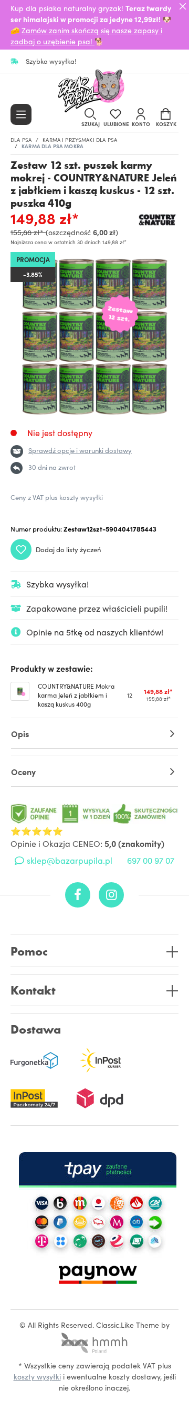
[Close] (182, 6)
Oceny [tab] (23, 771)
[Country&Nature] (157, 219)
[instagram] (111, 895)
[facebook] (77, 895)
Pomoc (29, 951)
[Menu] (21, 114)
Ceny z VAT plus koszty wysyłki (56, 497)
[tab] (94, 733)
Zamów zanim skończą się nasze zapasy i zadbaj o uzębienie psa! (86, 35)
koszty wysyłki (37, 1376)
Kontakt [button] (33, 990)
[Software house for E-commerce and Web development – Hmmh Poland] (94, 1339)
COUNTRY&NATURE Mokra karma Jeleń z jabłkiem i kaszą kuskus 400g (76, 695)
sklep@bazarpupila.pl (69, 860)
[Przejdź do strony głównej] (94, 91)
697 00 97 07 (150, 860)
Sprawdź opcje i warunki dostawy (80, 450)
